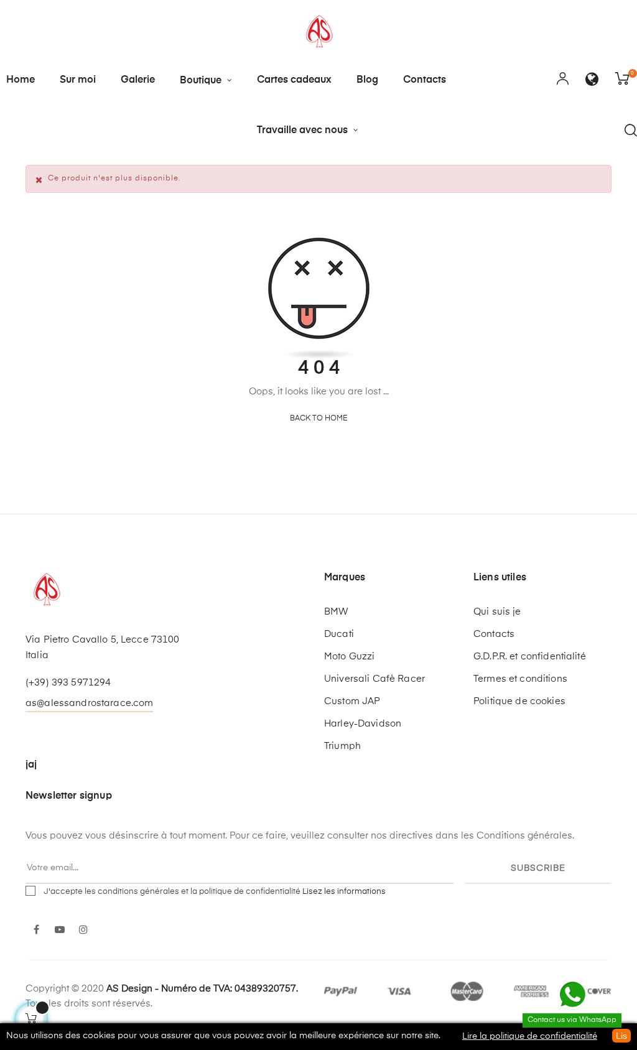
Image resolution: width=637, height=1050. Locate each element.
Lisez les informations (344, 892)
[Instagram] (83, 930)
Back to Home (319, 418)
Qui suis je (497, 611)
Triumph (342, 746)
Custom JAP (352, 701)
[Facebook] (36, 930)
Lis (621, 1036)
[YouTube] (59, 930)
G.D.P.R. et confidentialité (529, 656)
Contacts (493, 634)
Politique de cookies (519, 701)
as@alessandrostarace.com (89, 703)
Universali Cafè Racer (374, 679)
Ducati (339, 634)
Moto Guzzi (349, 656)
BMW (336, 611)
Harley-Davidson (362, 723)
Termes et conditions (520, 679)
